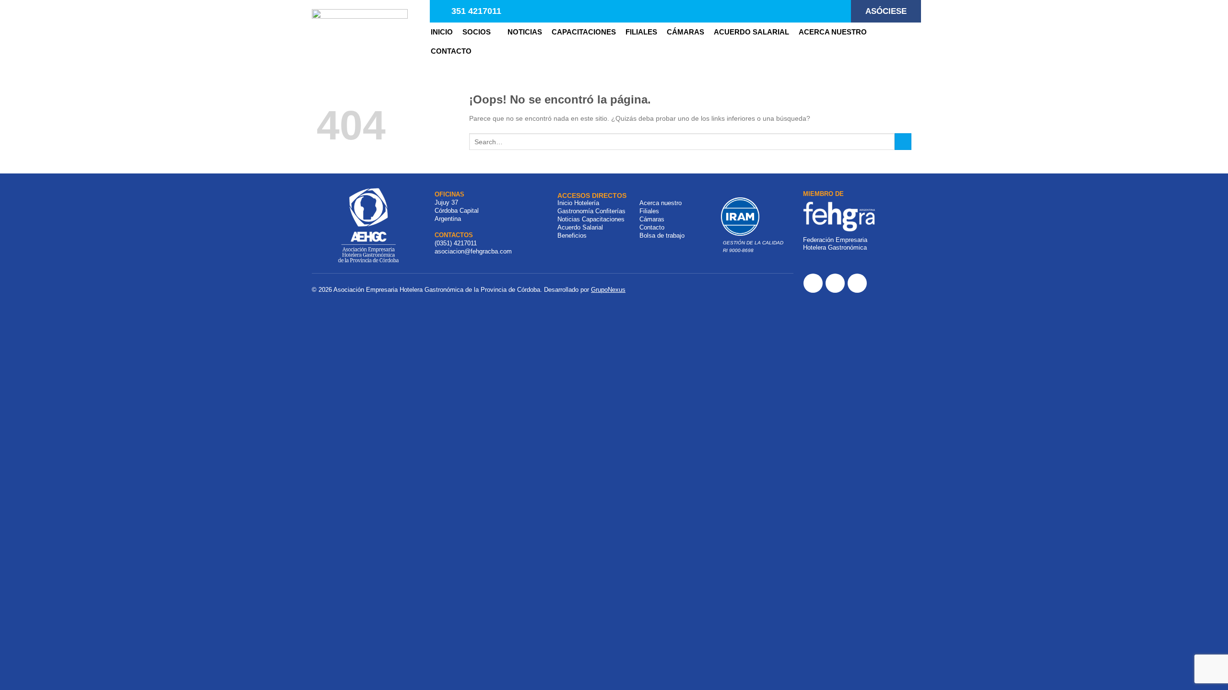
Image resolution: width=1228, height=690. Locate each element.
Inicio (442, 32)
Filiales (649, 211)
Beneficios (572, 235)
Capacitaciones (584, 32)
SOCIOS (476, 32)
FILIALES (641, 32)
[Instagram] (835, 283)
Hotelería (586, 203)
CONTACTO (451, 51)
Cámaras (685, 32)
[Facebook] (813, 283)
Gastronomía (575, 211)
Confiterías (610, 211)
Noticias (568, 219)
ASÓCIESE (886, 11)
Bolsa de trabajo (662, 235)
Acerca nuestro (833, 32)
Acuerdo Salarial (751, 32)
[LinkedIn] (857, 283)
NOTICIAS (525, 32)
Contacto (651, 227)
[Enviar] (903, 141)
